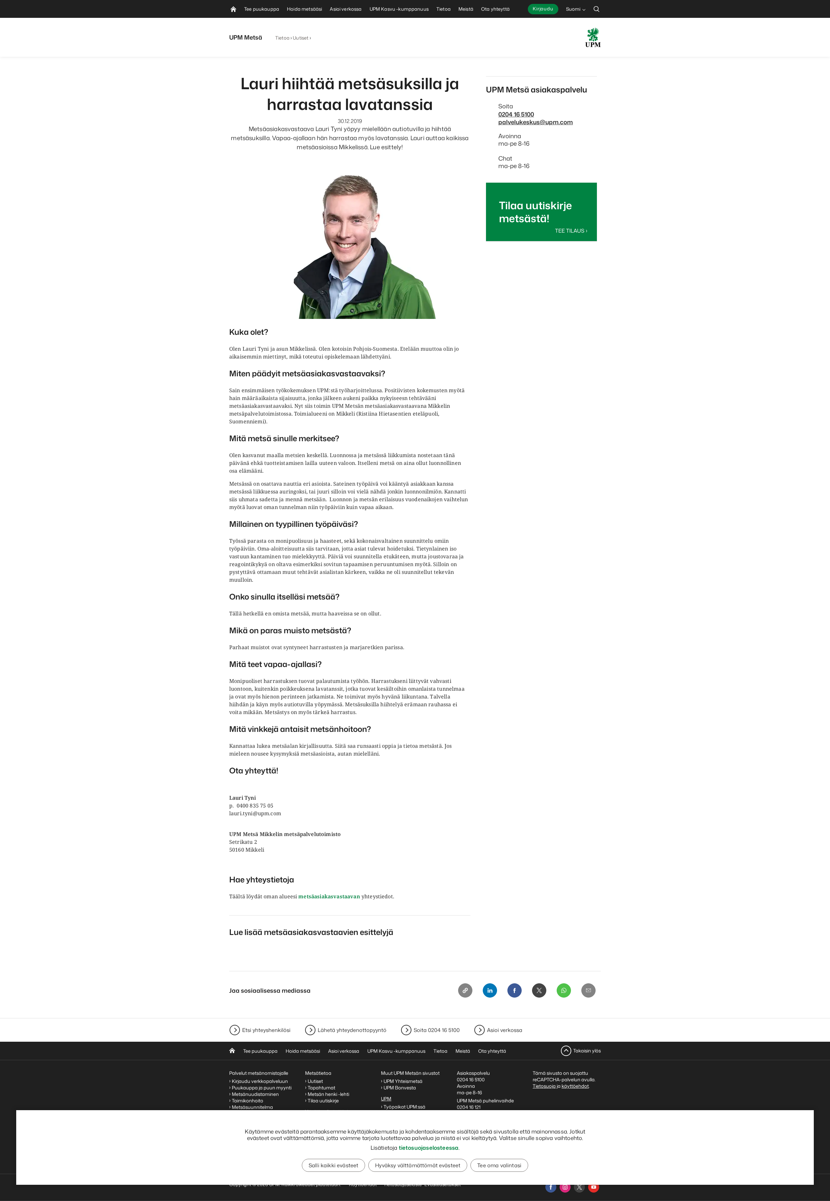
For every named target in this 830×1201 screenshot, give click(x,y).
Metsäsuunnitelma (252, 1107)
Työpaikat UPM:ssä (404, 1106)
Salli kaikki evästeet (333, 1165)
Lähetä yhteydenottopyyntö (352, 1030)
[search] (596, 9)
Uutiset (300, 37)
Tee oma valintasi (499, 1165)
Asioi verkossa (504, 1030)
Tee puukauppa (260, 1051)
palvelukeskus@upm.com (535, 122)
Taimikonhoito (247, 1100)
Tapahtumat (321, 1087)
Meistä (463, 1051)
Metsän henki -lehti (328, 1094)
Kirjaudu (543, 8)
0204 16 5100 (516, 114)
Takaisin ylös (587, 1050)
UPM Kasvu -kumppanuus (396, 1051)
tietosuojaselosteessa (429, 1147)
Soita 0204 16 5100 (437, 1030)
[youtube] (593, 1187)
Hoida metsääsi (303, 1051)
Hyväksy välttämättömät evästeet (417, 1165)
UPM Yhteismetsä (403, 1081)
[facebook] (550, 1187)
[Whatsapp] (564, 990)
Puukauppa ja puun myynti (261, 1087)
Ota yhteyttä (492, 1051)
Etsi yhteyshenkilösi (266, 1030)
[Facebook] (514, 990)
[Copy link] (465, 990)
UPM (386, 1098)
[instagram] (565, 1187)
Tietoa (282, 37)
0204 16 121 (468, 1107)
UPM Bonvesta (400, 1087)
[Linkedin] (490, 990)
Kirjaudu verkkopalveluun (260, 1081)
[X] (539, 990)
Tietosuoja (544, 1086)
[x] (579, 1187)
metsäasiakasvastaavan (329, 896)
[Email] (588, 990)
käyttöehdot (575, 1086)
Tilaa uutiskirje (323, 1100)
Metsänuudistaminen (255, 1094)
